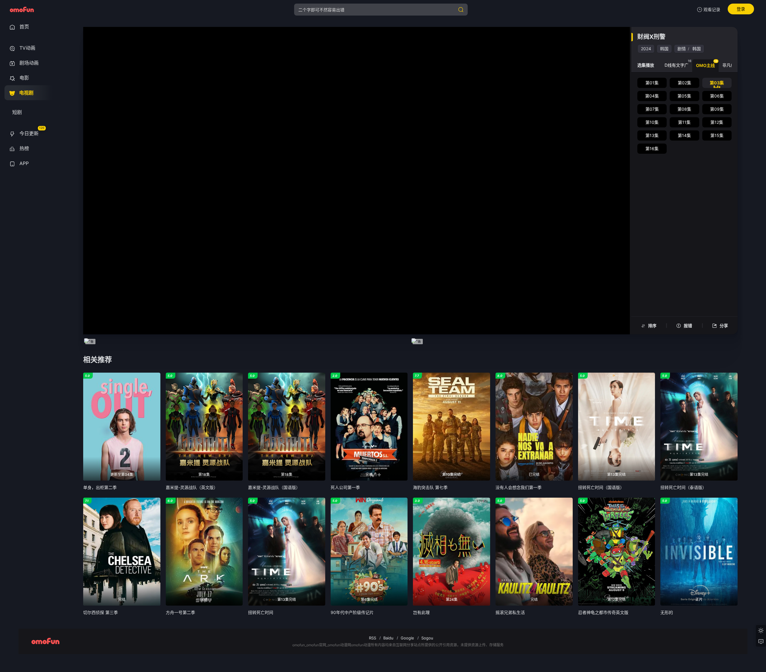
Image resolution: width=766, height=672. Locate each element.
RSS (372, 638)
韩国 (664, 48)
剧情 (681, 48)
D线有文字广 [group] (678, 63)
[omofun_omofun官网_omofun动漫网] (22, 9)
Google (407, 638)
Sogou (427, 638)
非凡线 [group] (730, 63)
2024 (646, 48)
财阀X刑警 (651, 36)
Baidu (388, 638)
